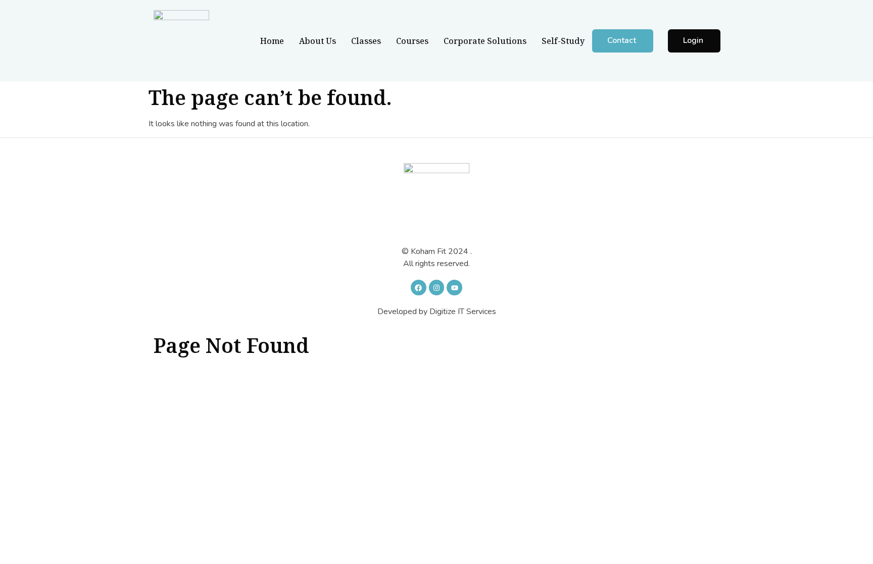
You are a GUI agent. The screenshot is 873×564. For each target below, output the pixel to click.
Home (272, 40)
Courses (412, 40)
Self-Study (563, 40)
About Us (317, 40)
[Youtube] (454, 287)
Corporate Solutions (485, 40)
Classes (366, 40)
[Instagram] (437, 287)
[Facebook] (418, 287)
